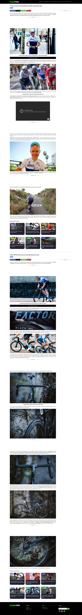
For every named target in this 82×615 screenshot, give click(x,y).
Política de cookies (44, 607)
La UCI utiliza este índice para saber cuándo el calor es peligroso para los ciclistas (32, 246)
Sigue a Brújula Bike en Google (32, 57)
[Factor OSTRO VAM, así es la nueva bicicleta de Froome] (17, 229)
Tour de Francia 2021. (38, 92)
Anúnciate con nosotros (29, 608)
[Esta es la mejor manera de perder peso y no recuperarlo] (17, 243)
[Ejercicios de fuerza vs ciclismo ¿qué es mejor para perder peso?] (48, 229)
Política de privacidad (45, 608)
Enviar (68, 608)
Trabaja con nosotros (28, 609)
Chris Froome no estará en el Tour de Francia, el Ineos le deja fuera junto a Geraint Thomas (32, 582)
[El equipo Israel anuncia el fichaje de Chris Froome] (48, 579)
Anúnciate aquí (33, 175)
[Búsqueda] (71, 2)
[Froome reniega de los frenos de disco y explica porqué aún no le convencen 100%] (32, 229)
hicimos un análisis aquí (17, 523)
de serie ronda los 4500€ (36, 523)
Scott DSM (26, 308)
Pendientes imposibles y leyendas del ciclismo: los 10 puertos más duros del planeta (48, 246)
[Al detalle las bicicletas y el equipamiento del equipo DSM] (17, 593)
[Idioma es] (67, 2)
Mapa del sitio (28, 607)
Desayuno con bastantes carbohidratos (36, 172)
